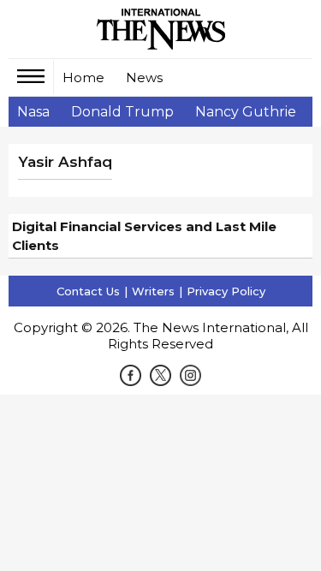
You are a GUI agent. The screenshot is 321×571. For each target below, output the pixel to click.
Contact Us (88, 291)
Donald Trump (122, 112)
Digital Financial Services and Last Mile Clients (144, 235)
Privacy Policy (226, 291)
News (144, 77)
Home (83, 77)
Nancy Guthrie (245, 112)
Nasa (33, 112)
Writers (153, 291)
